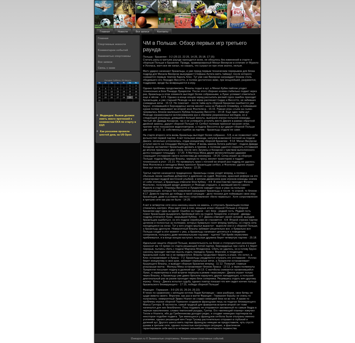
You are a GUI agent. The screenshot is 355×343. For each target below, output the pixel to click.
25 (105, 97)
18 (105, 94)
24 (99, 97)
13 (118, 92)
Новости (123, 31)
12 (112, 92)
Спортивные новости (112, 44)
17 (99, 94)
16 (136, 92)
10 (99, 92)
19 (112, 94)
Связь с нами (106, 67)
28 (124, 97)
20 (118, 94)
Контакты (162, 31)
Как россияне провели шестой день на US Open (115, 133)
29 (130, 97)
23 (136, 94)
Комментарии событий (113, 49)
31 (99, 100)
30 (136, 97)
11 (106, 92)
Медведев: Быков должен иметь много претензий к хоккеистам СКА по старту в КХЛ (117, 120)
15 (130, 92)
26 (112, 97)
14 (124, 92)
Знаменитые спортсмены (114, 55)
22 (130, 94)
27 (118, 97)
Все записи (142, 31)
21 (124, 94)
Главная (105, 31)
